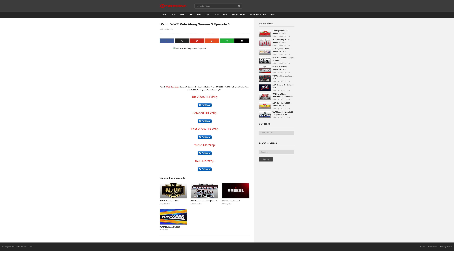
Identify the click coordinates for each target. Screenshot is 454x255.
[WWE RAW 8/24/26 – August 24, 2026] (265, 69)
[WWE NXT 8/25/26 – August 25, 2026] (265, 60)
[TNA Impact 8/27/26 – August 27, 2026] (265, 33)
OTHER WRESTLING (258, 15)
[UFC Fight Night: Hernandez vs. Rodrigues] (265, 96)
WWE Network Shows (167, 29)
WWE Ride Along (172, 87)
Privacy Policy (446, 247)
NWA (225, 15)
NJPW (216, 15)
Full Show (206, 105)
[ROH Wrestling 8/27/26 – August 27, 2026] (265, 42)
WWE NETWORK (238, 15)
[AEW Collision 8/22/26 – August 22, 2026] (265, 105)
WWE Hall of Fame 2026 (169, 201)
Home (422, 247)
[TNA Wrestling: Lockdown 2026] (265, 78)
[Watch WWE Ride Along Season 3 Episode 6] (173, 190)
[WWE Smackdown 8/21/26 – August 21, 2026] (265, 114)
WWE (182, 15)
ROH (199, 15)
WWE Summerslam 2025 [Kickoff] (204, 201)
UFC (190, 15)
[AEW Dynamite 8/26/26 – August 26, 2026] (265, 51)
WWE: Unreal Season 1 (231, 201)
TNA (207, 15)
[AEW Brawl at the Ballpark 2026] (265, 87)
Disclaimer (432, 247)
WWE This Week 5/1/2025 (170, 227)
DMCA (273, 15)
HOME (164, 15)
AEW (173, 15)
